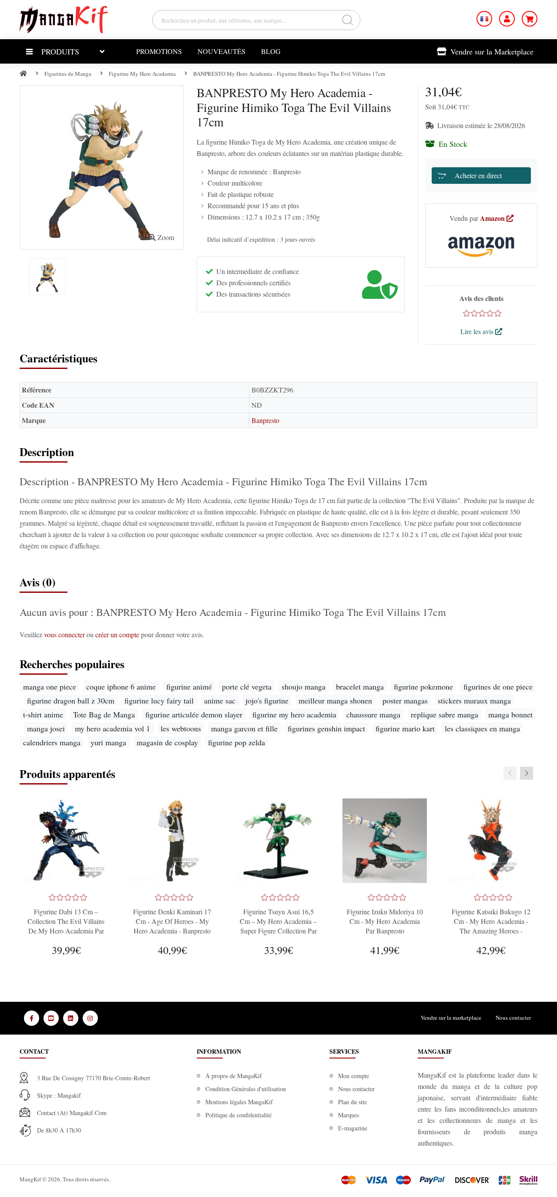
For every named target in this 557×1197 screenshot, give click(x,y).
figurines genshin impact (326, 728)
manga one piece (49, 686)
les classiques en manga (482, 728)
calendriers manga (52, 742)
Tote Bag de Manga (104, 714)
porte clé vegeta (247, 686)
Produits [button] (60, 51)
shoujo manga (303, 686)
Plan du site (352, 1102)
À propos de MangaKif (233, 1076)
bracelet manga (360, 686)
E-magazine (352, 1128)
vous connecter (65, 634)
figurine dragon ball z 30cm (70, 700)
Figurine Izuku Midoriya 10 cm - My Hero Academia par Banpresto (385, 921)
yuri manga (108, 742)
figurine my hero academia (294, 714)
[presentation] (510, 773)
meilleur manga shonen (335, 700)
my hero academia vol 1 (112, 728)
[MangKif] (64, 18)
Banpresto (265, 420)
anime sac (219, 700)
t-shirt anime (43, 714)
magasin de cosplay (167, 742)
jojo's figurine (267, 700)
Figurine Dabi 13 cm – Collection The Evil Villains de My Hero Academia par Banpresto (65, 926)
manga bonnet (510, 714)
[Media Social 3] (70, 1018)
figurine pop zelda (236, 742)
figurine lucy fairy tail (159, 700)
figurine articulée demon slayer (193, 714)
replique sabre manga (444, 714)
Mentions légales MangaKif (239, 1102)
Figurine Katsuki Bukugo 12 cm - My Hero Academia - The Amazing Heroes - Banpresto (491, 926)
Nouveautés (221, 51)
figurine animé (189, 686)
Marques (348, 1115)
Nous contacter (513, 1017)
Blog (271, 51)
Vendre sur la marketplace (451, 1017)
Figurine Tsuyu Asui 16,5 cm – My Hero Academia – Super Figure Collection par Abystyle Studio (278, 926)
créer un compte (118, 634)
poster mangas (405, 700)
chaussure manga (373, 714)
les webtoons (181, 728)
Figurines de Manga (67, 74)
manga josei (46, 728)
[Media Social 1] (31, 1018)
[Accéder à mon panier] (529, 19)
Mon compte (353, 1076)
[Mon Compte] (507, 19)
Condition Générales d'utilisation (245, 1089)
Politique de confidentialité (238, 1115)
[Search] (347, 20)
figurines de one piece (498, 686)
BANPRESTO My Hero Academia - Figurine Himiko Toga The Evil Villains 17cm (289, 74)
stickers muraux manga (474, 700)
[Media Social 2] (51, 1018)
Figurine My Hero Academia (142, 74)
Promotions (159, 51)
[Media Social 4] (90, 1018)
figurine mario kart (405, 728)
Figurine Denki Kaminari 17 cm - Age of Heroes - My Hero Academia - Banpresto (172, 921)
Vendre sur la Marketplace (491, 51)
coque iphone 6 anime (121, 686)
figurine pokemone (423, 686)
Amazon (493, 218)
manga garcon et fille (244, 728)
